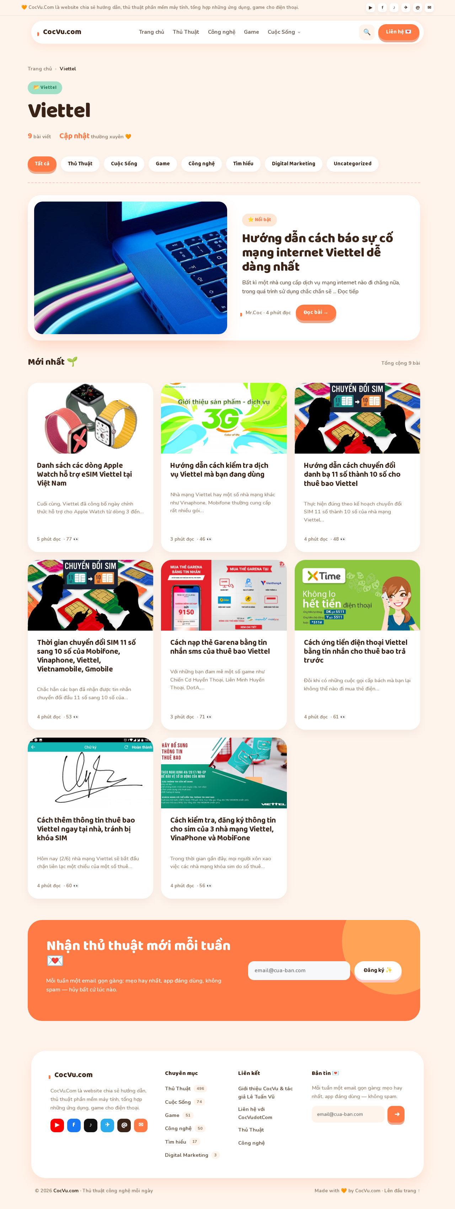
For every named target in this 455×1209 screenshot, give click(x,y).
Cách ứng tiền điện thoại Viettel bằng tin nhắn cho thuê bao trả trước (356, 652)
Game (251, 32)
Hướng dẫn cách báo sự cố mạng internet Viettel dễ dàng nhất (317, 253)
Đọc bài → (316, 312)
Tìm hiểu (243, 164)
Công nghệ (221, 32)
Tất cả (42, 164)
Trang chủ (151, 32)
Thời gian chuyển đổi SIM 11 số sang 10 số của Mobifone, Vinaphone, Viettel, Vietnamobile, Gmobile (86, 656)
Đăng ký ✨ (378, 970)
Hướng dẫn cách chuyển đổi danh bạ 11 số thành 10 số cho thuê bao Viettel (352, 475)
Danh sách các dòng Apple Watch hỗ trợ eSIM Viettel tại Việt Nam (84, 475)
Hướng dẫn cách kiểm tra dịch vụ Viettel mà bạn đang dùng (219, 470)
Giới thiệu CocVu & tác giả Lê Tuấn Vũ (265, 1092)
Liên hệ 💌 (399, 32)
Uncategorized (352, 164)
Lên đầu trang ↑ (402, 1190)
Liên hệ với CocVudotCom (255, 1113)
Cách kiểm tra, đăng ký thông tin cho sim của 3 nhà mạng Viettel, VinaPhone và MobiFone (223, 829)
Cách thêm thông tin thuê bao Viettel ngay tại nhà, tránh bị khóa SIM (86, 829)
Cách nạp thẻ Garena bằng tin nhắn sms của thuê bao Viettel (220, 647)
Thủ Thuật (186, 32)
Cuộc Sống (281, 32)
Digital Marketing (293, 164)
